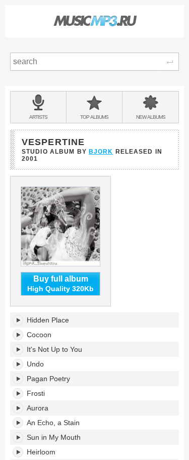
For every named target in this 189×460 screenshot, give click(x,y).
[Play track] (18, 320)
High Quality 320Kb (60, 283)
